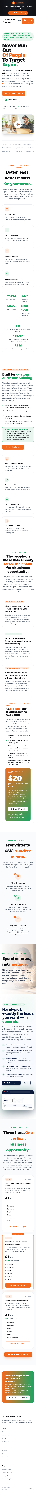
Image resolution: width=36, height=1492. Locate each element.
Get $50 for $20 (28, 21)
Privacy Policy (6, 1469)
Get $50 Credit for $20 (13, 93)
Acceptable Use (7, 1476)
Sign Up (4, 1450)
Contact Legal (6, 1479)
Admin (30, 1488)
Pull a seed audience (12, 447)
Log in (19, 21)
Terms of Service (7, 1472)
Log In (4, 1454)
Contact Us (5, 1457)
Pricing (4, 1438)
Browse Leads (6, 1432)
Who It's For (5, 1441)
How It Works (12, 100)
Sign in (26, 1083)
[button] (18, 8)
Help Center (6, 1460)
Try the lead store (10, 1083)
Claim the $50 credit (18, 809)
